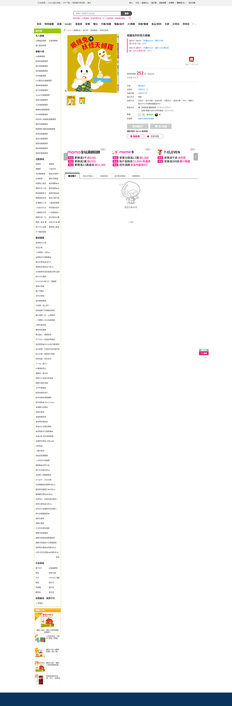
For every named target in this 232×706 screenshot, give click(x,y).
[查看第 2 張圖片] (82, 100)
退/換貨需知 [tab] (120, 176)
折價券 (171, 2)
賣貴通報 (150, 74)
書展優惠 (93, 30)
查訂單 (154, 2)
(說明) (144, 43)
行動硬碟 (85, 18)
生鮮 (167, 24)
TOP (131, 222)
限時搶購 (49, 24)
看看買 (78, 24)
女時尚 (176, 24)
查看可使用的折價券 (146, 118)
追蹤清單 (162, 2)
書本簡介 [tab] (72, 176)
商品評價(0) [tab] (88, 176)
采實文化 (141, 89)
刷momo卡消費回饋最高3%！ (150, 103)
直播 (59, 24)
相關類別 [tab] (136, 176)
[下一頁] (196, 156)
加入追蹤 (162, 126)
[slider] (131, 156)
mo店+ (68, 24)
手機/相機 (106, 24)
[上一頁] (66, 156)
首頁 (39, 24)
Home (68, 30)
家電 (87, 24)
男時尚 (186, 24)
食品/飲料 (156, 24)
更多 (57, 557)
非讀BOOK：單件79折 (153, 40)
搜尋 (127, 13)
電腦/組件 (119, 24)
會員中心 (145, 2)
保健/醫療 (143, 24)
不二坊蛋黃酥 (108, 18)
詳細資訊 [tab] (104, 176)
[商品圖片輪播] (93, 63)
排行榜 (85, 30)
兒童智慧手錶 (96, 18)
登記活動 (191, 2)
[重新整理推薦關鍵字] (130, 18)
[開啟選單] (195, 24)
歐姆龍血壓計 (120, 18)
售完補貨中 (137, 126)
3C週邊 (131, 24)
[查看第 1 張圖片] (71, 100)
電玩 (95, 24)
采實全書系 (104, 30)
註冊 (137, 2)
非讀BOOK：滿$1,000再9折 (156, 47)
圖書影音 (77, 30)
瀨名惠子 (141, 86)
